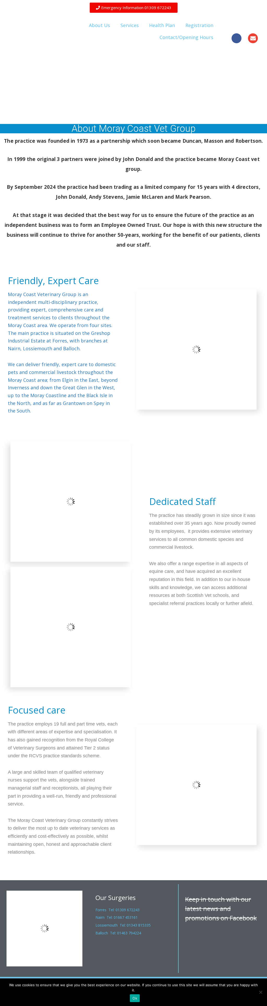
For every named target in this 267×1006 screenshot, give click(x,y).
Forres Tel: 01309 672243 (117, 909)
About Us (99, 25)
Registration (199, 25)
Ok (134, 998)
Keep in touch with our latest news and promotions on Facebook (221, 908)
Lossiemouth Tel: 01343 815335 (123, 925)
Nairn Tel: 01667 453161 (116, 917)
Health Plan (162, 25)
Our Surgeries (115, 897)
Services (129, 25)
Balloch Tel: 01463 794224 (118, 932)
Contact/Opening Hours (186, 37)
